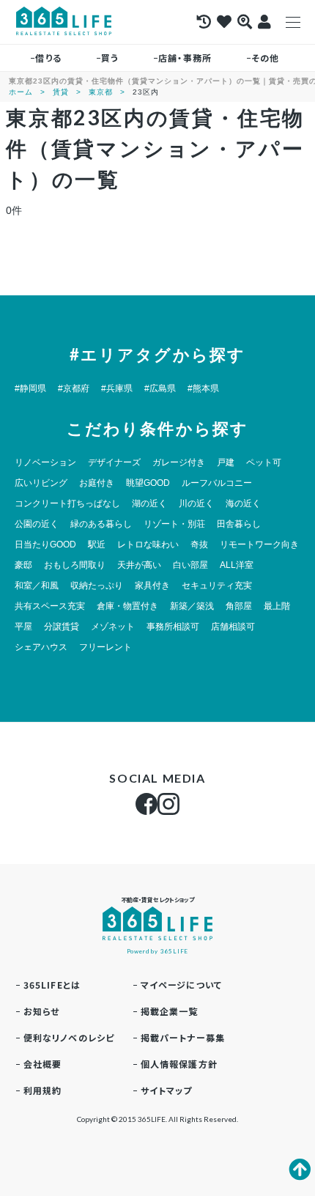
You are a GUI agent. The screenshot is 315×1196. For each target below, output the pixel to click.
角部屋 (239, 606)
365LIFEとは (52, 984)
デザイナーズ (114, 462)
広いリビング (41, 483)
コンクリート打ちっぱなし (67, 503)
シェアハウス (41, 647)
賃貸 (61, 92)
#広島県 (160, 388)
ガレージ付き (178, 462)
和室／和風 (37, 585)
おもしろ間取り (74, 565)
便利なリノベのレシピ (69, 1037)
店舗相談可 (233, 626)
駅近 (96, 544)
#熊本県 (203, 388)
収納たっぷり (96, 585)
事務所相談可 (173, 626)
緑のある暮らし (101, 524)
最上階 (277, 606)
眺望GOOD (148, 483)
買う (110, 57)
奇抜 (199, 544)
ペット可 (263, 462)
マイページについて (182, 984)
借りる (48, 57)
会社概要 (42, 1063)
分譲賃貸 (61, 626)
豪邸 (23, 565)
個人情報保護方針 (179, 1063)
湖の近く (149, 503)
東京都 (101, 92)
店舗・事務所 (185, 57)
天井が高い (139, 565)
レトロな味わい (148, 544)
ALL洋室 (236, 565)
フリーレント (105, 647)
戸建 (225, 462)
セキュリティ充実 (217, 585)
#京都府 (73, 388)
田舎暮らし (239, 524)
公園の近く (37, 524)
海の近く (243, 503)
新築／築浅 (192, 606)
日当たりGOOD (45, 544)
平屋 (23, 626)
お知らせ (41, 1011)
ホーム (21, 92)
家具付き (152, 585)
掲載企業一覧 (170, 1011)
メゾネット (113, 626)
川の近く (196, 503)
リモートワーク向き (259, 544)
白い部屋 (190, 565)
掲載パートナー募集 (183, 1037)
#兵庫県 (117, 388)
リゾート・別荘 (174, 524)
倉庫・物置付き (127, 606)
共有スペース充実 (50, 606)
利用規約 (42, 1090)
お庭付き (96, 483)
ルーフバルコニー (217, 483)
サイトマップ (167, 1090)
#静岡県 (30, 388)
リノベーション (45, 462)
